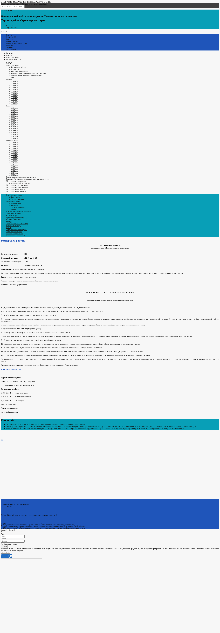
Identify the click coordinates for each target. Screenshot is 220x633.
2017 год (14, 98)
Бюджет (9, 79)
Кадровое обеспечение (19, 71)
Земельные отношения (14, 213)
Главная (9, 35)
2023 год (14, 85)
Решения (9, 106)
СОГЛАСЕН (5, 553)
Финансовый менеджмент (21, 183)
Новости (9, 39)
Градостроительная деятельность (18, 211)
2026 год (14, 142)
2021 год (14, 90)
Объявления (10, 47)
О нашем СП (11, 37)
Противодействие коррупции (17, 218)
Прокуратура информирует (16, 43)
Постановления (12, 140)
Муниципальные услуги (15, 189)
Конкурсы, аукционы (14, 215)
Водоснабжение (17, 197)
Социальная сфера (13, 201)
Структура (15, 69)
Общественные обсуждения (16, 230)
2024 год (14, 83)
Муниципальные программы (17, 185)
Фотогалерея (11, 49)
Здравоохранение (17, 207)
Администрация (12, 65)
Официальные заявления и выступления (26, 75)
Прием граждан (12, 41)
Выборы (9, 222)
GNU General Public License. (74, 526)
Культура (14, 205)
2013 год (14, 132)
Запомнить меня (10, 544)
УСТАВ (9, 63)
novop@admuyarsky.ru (9, 412)
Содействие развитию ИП (16, 236)
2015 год (14, 102)
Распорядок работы (18, 67)
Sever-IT (12, 530)
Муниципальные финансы (16, 181)
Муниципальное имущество (17, 187)
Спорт (13, 209)
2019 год (14, 94)
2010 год (14, 138)
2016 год (14, 100)
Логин (3, 534)
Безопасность (11, 45)
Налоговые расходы (13, 226)
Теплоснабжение (17, 199)
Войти (4, 546)
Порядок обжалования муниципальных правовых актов (27, 179)
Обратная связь (12, 27)
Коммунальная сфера (14, 195)
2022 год (14, 88)
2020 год (14, 92)
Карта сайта (10, 25)
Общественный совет (14, 232)
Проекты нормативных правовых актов (21, 177)
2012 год (14, 134)
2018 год (14, 96)
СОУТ (13, 77)
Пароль (3, 539)
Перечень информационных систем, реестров (28, 73)
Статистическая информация (17, 224)
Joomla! (4, 526)
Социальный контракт (14, 234)
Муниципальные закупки (16, 191)
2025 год (14, 81)
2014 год (14, 104)
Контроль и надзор (13, 220)
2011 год (14, 136)
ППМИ (8, 228)
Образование (16, 203)
